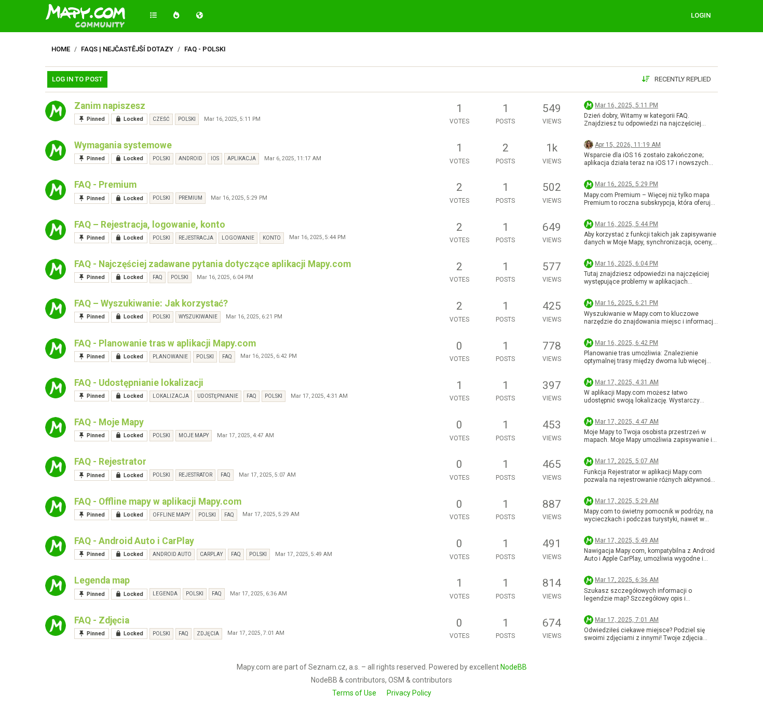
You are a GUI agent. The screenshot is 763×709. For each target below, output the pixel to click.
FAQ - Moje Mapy (109, 422)
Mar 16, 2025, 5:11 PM (232, 119)
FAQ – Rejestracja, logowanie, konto (149, 224)
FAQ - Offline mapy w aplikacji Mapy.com (157, 501)
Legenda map (102, 580)
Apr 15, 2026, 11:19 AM (628, 144)
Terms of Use (354, 693)
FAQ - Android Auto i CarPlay (134, 541)
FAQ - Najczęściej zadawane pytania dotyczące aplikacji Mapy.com (212, 264)
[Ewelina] (588, 144)
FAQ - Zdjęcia (101, 620)
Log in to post (77, 79)
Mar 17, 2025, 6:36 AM (258, 593)
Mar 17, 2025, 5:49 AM (303, 554)
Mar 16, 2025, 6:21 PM (254, 316)
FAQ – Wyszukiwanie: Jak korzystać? (151, 303)
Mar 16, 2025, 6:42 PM (268, 356)
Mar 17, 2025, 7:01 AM (255, 633)
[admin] (55, 111)
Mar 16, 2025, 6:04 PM (225, 277)
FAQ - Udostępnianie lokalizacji (138, 383)
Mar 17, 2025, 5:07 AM (267, 474)
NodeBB (513, 667)
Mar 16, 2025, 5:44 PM (317, 237)
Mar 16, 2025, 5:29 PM (239, 197)
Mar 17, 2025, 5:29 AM (270, 514)
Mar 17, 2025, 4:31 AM (319, 396)
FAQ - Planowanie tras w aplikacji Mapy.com (165, 343)
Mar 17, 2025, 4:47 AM (245, 435)
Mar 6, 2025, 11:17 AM (292, 158)
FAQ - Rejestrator (110, 461)
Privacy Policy (409, 693)
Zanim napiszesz (109, 106)
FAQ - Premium (105, 184)
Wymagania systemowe (123, 145)
